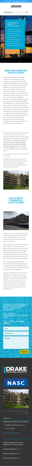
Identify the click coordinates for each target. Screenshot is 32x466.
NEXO (18, 449)
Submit (24, 352)
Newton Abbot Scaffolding (11, 433)
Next (26, 413)
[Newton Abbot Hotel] (16, 407)
